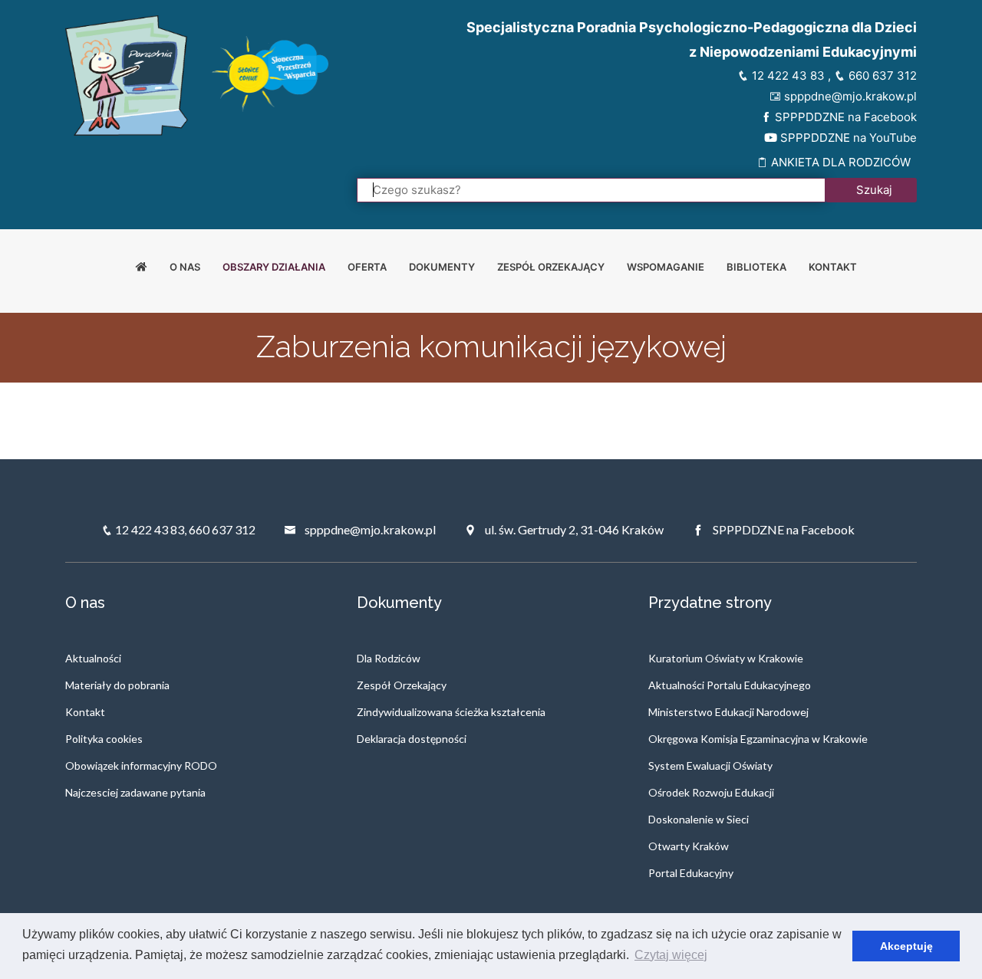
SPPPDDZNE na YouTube (847, 137)
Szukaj (874, 189)
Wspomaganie (665, 267)
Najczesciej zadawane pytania (135, 792)
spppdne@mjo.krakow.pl (849, 96)
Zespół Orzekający (402, 685)
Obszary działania (273, 267)
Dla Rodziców (388, 658)
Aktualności (93, 658)
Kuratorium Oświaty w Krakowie (725, 658)
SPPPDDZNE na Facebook (844, 117)
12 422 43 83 (787, 75)
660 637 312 (881, 75)
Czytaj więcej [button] (670, 954)
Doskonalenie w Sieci (698, 819)
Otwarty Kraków (688, 846)
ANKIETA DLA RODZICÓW (839, 162)
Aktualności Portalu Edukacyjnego (729, 685)
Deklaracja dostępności (411, 738)
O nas (185, 267)
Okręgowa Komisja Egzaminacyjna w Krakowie (758, 738)
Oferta (367, 267)
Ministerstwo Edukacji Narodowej (728, 711)
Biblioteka (756, 267)
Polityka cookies (104, 738)
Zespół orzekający (551, 267)
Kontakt (833, 267)
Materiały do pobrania (117, 685)
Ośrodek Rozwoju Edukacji (711, 792)
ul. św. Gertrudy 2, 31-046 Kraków (573, 529)
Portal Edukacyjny (690, 872)
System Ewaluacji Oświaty (710, 765)
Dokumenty (442, 267)
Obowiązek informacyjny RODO (141, 765)
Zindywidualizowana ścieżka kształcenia (451, 711)
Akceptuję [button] (906, 946)
